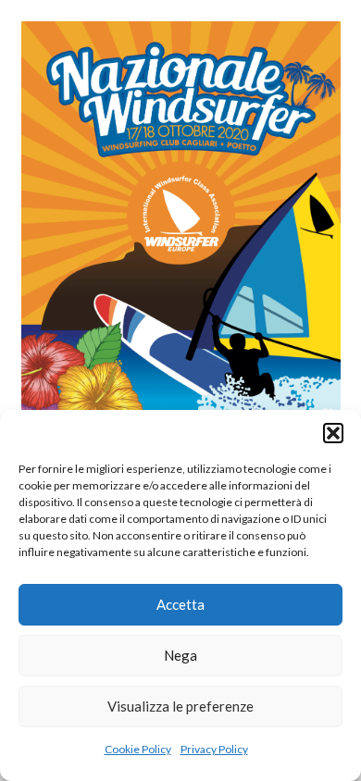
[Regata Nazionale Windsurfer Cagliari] (181, 32)
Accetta (180, 604)
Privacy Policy (214, 749)
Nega (180, 655)
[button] (333, 433)
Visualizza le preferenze (180, 706)
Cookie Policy (138, 749)
